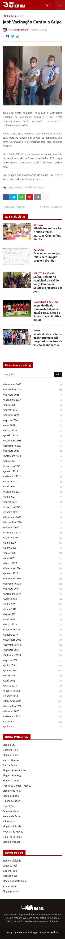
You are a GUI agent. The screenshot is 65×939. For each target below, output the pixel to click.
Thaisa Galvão (10, 765)
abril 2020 (33, 558)
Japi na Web (9, 886)
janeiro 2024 (33, 435)
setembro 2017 (33, 716)
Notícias (19, 187)
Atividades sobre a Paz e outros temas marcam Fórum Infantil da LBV (47, 234)
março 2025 (33, 409)
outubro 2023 (33, 450)
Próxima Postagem (50, 206)
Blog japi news (11, 891)
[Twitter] (12, 36)
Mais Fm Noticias (12, 836)
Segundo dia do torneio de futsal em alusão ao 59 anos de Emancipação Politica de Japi (47, 313)
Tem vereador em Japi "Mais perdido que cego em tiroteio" (47, 257)
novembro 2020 (33, 522)
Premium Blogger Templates (34, 932)
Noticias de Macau (13, 831)
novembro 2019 (33, 583)
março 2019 (33, 624)
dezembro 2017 (33, 701)
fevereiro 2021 (33, 507)
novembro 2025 (33, 389)
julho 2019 (33, 604)
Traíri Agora (9, 806)
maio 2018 (33, 675)
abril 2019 (33, 619)
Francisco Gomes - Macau (17, 785)
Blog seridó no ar (12, 790)
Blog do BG (9, 744)
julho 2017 (33, 726)
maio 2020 (33, 553)
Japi (21, 16)
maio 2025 (33, 404)
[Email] (37, 197)
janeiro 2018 (33, 696)
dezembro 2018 (33, 639)
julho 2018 (33, 665)
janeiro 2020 (33, 573)
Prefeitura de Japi (35, 187)
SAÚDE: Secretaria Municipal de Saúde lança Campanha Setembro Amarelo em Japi (47, 284)
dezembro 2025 (33, 384)
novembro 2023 (33, 445)
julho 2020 (33, 542)
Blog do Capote (11, 780)
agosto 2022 (33, 481)
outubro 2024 (33, 415)
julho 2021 (33, 496)
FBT (57, 932)
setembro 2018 (33, 655)
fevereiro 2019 (33, 629)
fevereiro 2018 (33, 690)
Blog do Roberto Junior (15, 881)
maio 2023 (33, 461)
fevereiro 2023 (33, 466)
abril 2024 (33, 425)
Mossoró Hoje (10, 749)
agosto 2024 (33, 420)
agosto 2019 (33, 598)
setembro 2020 (33, 532)
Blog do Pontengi (12, 775)
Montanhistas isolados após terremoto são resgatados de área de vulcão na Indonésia (47, 340)
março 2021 (33, 501)
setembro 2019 (33, 593)
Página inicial (10, 16)
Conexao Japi (10, 865)
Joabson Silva (10, 875)
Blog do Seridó (11, 796)
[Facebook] (7, 36)
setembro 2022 (33, 476)
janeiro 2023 (33, 471)
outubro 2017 (33, 711)
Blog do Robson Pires (14, 770)
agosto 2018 (33, 660)
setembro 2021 (33, 491)
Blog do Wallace (11, 841)
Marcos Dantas (11, 760)
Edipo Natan (9, 821)
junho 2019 (33, 609)
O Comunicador (11, 801)
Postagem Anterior (14, 206)
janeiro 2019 (33, 634)
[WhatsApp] (17, 36)
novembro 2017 (33, 706)
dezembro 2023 (33, 440)
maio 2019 (33, 614)
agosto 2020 (33, 537)
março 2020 (33, 563)
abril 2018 (33, 680)
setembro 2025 (33, 399)
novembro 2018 (33, 645)
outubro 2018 (33, 650)
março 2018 (33, 685)
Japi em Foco (10, 870)
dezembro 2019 (33, 578)
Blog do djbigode (12, 826)
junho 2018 (33, 670)
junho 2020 (33, 547)
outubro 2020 (33, 527)
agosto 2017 (33, 721)
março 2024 (33, 430)
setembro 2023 (33, 456)
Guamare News (11, 811)
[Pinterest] (29, 197)
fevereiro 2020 (33, 568)
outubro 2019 (33, 588)
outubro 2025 (33, 394)
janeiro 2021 (33, 512)
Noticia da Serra (12, 816)
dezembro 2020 (33, 517)
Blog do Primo (10, 755)
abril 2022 (33, 486)
